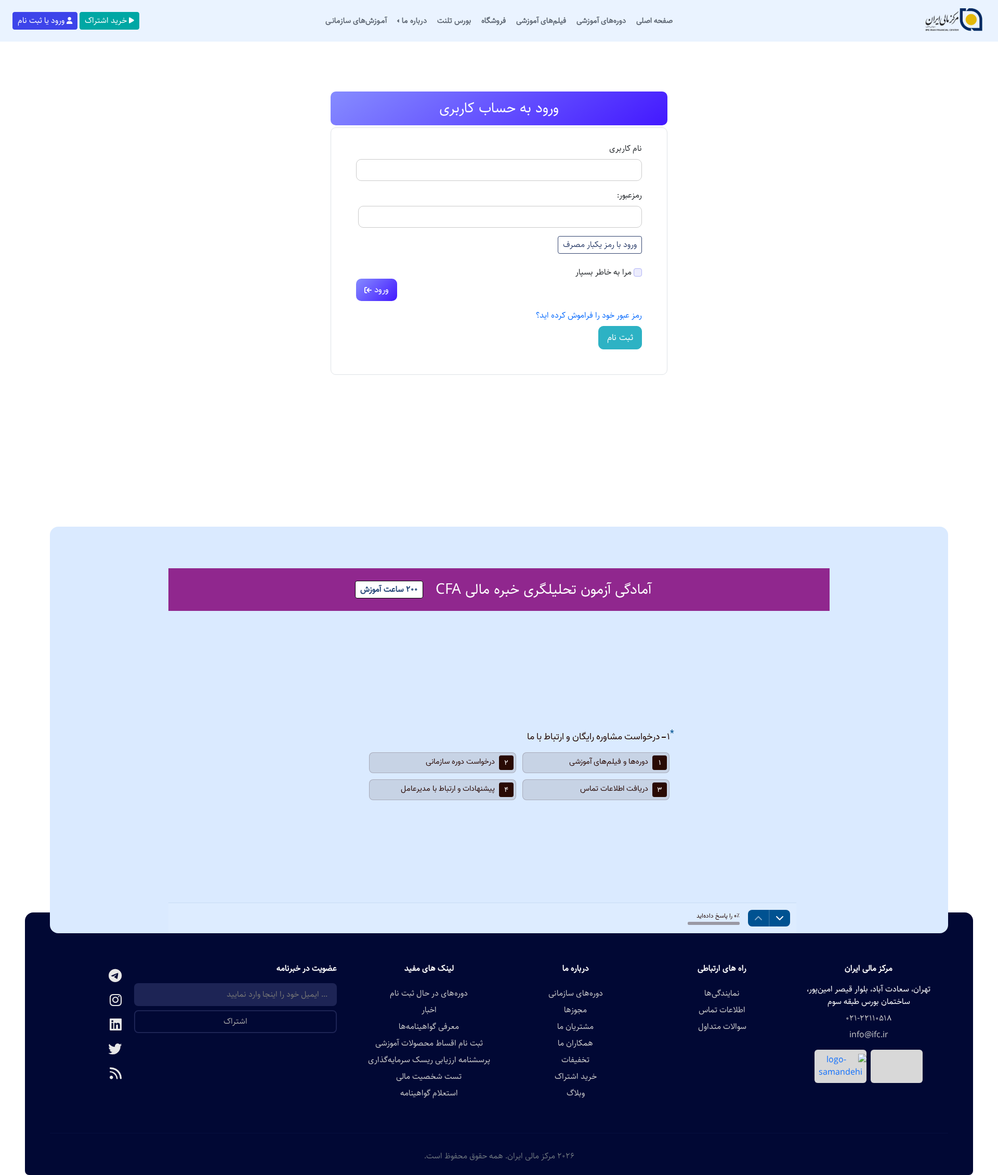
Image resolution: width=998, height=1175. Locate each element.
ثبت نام (620, 337)
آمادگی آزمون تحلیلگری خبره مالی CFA (543, 589)
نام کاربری (625, 148)
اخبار (429, 1010)
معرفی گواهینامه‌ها (429, 1027)
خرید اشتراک (106, 20)
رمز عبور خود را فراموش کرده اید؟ (589, 315)
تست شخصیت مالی (429, 1076)
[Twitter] (92, 1050)
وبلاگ (576, 1093)
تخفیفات (575, 1060)
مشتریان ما (575, 1027)
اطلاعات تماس (722, 1010)
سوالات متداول (722, 1027)
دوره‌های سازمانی (575, 993)
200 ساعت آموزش (389, 589)
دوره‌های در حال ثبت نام (429, 993)
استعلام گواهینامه (429, 1093)
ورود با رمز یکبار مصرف (600, 244)
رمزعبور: (629, 195)
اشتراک (235, 1021)
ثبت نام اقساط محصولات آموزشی (429, 1043)
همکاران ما (575, 1043)
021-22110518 (868, 1018)
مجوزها (575, 1010)
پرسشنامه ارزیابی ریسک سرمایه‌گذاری (429, 1060)
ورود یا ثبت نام (41, 20)
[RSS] (92, 1074)
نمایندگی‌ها (722, 993)
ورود (380, 289)
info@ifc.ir (868, 1035)
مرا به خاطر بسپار (603, 272)
